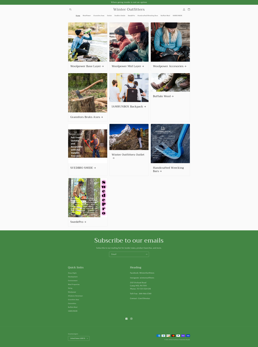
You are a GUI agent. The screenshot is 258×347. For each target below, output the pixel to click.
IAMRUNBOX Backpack (127, 106)
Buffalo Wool (162, 96)
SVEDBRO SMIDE (81, 168)
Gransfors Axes (73, 300)
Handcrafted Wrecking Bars (168, 169)
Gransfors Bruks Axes (85, 117)
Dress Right (72, 273)
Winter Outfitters (174, 339)
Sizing (70, 288)
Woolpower (72, 292)
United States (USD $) (77, 338)
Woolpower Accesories (168, 66)
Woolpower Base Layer (85, 66)
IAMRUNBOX (73, 311)
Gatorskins (72, 303)
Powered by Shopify (184, 339)
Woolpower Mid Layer (126, 66)
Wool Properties (74, 284)
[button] (70, 9)
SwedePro (76, 222)
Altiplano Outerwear (75, 296)
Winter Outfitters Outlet (128, 155)
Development (73, 277)
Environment (73, 281)
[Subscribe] (146, 254)
